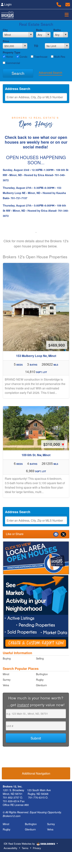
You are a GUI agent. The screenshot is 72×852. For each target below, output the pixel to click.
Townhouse (40, 56)
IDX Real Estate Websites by (20, 843)
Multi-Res (59, 56)
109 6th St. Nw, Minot (36, 455)
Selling (40, 658)
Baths (57, 30)
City (5, 30)
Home (9, 56)
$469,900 (56, 345)
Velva (6, 685)
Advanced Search (50, 72)
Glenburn (41, 685)
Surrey (7, 679)
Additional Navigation (36, 773)
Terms (25, 848)
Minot (6, 674)
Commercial (12, 63)
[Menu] (66, 14)
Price (6, 41)
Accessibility (10, 848)
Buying (7, 658)
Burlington (42, 674)
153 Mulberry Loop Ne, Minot (36, 356)
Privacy (37, 848)
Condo (23, 56)
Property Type (11, 52)
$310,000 (54, 444)
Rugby (40, 679)
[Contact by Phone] (58, 4)
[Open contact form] (67, 4)
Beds (39, 30)
